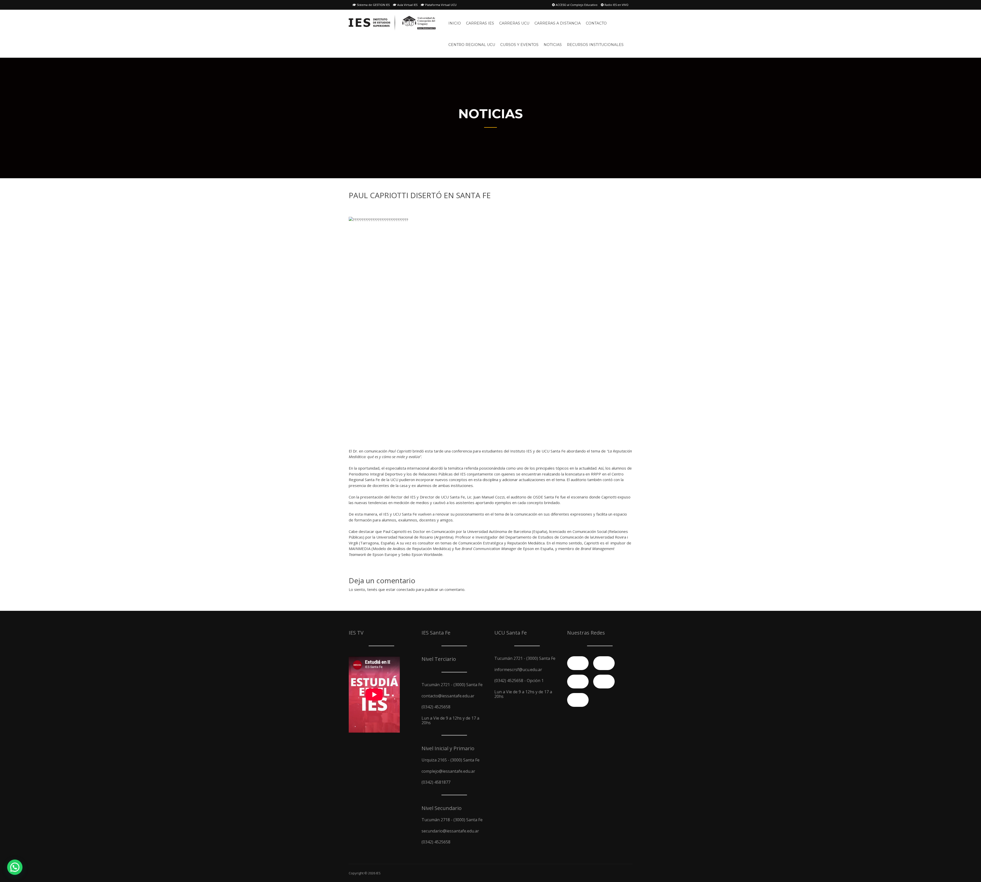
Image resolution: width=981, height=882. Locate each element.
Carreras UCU (514, 23)
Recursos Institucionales (595, 44)
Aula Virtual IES (406, 5)
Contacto (596, 23)
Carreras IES (480, 23)
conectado (405, 589)
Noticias (553, 44)
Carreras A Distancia (557, 23)
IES (378, 873)
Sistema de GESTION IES (373, 5)
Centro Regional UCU (471, 44)
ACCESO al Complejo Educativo (576, 5)
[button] (14, 867)
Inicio (454, 23)
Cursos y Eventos (519, 44)
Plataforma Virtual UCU (440, 5)
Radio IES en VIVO (616, 5)
